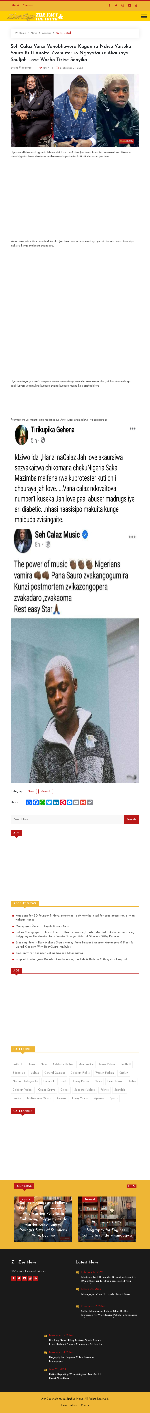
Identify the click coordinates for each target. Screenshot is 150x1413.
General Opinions (54, 1073)
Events (63, 1081)
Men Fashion (85, 1064)
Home (22, 33)
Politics (104, 1090)
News (34, 33)
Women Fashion (104, 1073)
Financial (48, 1081)
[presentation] (129, 1186)
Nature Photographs (25, 1081)
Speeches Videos (84, 1090)
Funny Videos (80, 1098)
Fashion (17, 1098)
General (46, 33)
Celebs (65, 1090)
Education (19, 1073)
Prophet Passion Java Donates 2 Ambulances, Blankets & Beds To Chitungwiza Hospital (71, 959)
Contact (28, 5)
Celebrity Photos (63, 1064)
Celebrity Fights (80, 1073)
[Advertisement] (75, 184)
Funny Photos (81, 1081)
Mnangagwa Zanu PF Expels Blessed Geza (43, 926)
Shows (31, 1064)
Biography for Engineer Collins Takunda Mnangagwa (49, 953)
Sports (114, 1098)
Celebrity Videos (23, 1090)
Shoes (98, 1081)
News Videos (107, 1064)
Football (126, 1064)
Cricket (123, 1073)
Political (17, 1064)
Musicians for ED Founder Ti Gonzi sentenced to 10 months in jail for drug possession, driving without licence (75, 918)
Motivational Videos (39, 1098)
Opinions (99, 1098)
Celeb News (114, 1081)
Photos (132, 1081)
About (15, 5)
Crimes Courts (46, 1090)
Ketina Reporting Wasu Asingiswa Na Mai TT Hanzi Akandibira (75, 1376)
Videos (35, 1073)
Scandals (119, 1090)
